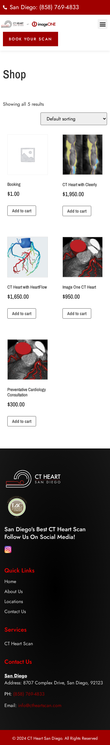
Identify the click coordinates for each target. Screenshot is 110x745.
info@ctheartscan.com (39, 705)
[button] (102, 24)
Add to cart (21, 211)
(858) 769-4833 (29, 694)
